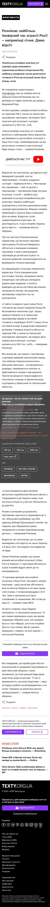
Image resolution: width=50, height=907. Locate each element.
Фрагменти (7, 840)
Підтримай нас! (8, 877)
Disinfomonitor (8, 868)
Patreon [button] (8, 469)
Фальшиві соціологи (11, 862)
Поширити (10, 57)
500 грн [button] (20, 450)
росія (15, 708)
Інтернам (6, 871)
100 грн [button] (7, 450)
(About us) (13, 834)
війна (23, 708)
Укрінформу (8, 93)
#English (5, 849)
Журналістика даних (11, 856)
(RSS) (9, 837)
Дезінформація (8, 865)
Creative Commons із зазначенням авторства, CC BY (26, 898)
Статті (4, 837)
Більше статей (10, 743)
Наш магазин (8, 880)
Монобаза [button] (9, 475)
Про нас (5, 834)
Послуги (5, 859)
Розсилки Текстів (9, 843)
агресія (6, 708)
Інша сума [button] (8, 456)
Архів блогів (7, 887)
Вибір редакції (8, 846)
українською (19, 900)
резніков (33, 708)
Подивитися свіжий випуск (25, 813)
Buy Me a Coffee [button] (27, 469)
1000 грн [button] (34, 450)
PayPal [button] (24, 475)
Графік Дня (7, 884)
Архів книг (6, 890)
